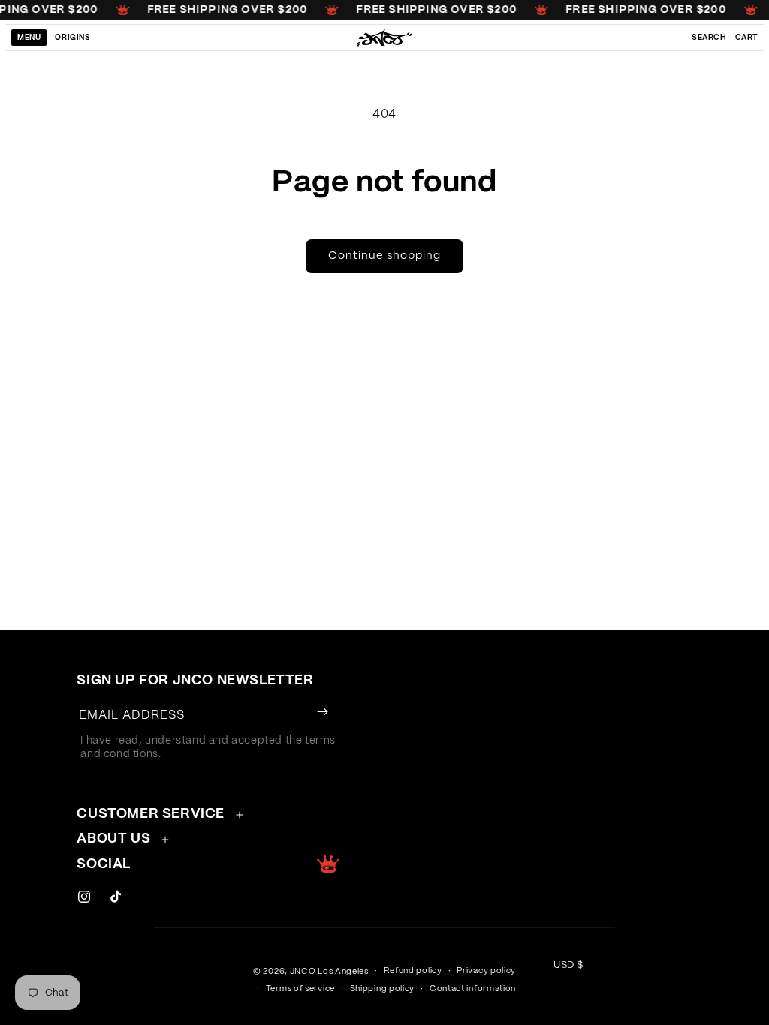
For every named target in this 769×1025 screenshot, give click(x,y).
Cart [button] (746, 37)
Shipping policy (382, 988)
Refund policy (413, 970)
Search (709, 37)
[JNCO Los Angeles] (385, 37)
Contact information (473, 988)
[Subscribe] (322, 712)
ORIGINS (72, 37)
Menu (29, 37)
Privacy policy (486, 970)
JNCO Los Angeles (329, 971)
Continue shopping (384, 255)
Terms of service (300, 988)
